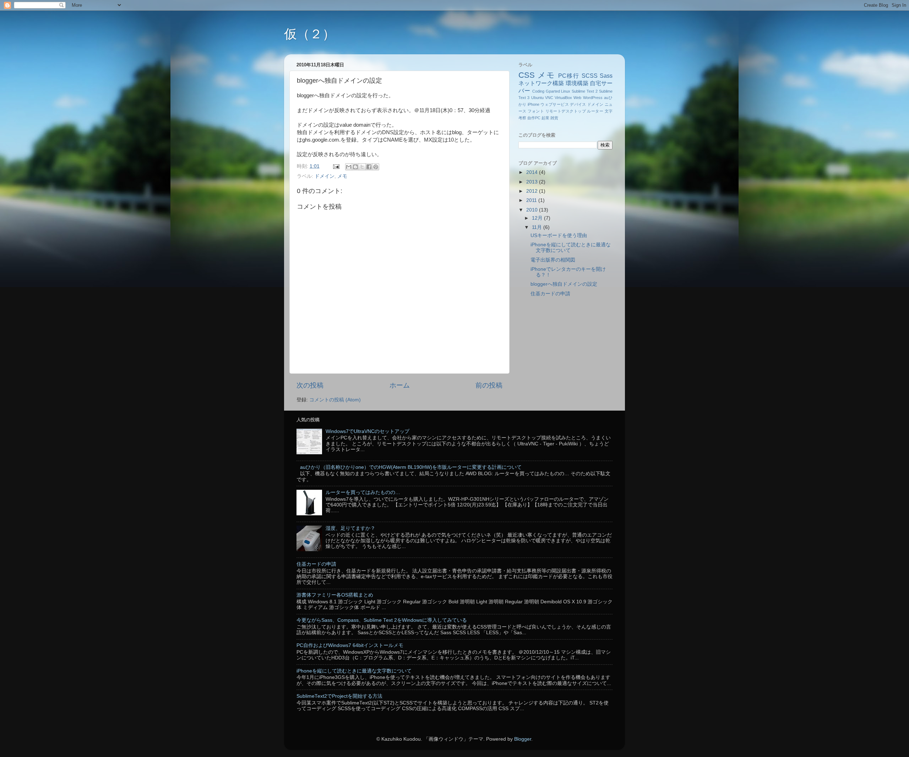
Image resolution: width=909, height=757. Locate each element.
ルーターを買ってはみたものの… (363, 492)
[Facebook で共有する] (368, 166)
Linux (565, 91)
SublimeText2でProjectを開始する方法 (339, 696)
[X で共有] (362, 166)
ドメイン (324, 176)
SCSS (590, 75)
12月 (538, 218)
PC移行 (569, 75)
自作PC (533, 118)
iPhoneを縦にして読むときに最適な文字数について (354, 671)
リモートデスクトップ (565, 111)
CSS (526, 75)
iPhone (533, 104)
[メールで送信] (348, 166)
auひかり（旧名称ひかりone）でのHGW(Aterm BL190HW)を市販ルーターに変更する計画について (411, 467)
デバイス (578, 104)
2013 (532, 182)
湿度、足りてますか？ (350, 528)
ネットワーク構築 (541, 83)
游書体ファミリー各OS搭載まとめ (334, 595)
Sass (606, 75)
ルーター (595, 111)
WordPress (593, 97)
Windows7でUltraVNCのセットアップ (367, 431)
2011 (532, 200)
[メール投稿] (336, 166)
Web (577, 97)
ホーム (400, 385)
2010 (532, 210)
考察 (522, 118)
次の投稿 (309, 385)
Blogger (522, 739)
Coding (538, 91)
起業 (545, 118)
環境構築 (577, 83)
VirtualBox (563, 97)
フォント (536, 111)
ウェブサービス (554, 104)
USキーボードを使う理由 (558, 235)
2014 (532, 172)
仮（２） (309, 34)
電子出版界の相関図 (552, 260)
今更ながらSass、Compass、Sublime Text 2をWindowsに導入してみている (381, 620)
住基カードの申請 (550, 293)
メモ (342, 176)
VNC (549, 97)
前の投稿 (488, 385)
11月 (537, 227)
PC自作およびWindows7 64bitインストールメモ (349, 645)
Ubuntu (537, 97)
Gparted (553, 91)
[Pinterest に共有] (375, 166)
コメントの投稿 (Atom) (335, 399)
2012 (532, 191)
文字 (609, 111)
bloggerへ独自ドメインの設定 (563, 284)
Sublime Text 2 (585, 91)
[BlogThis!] (355, 166)
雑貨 (554, 118)
